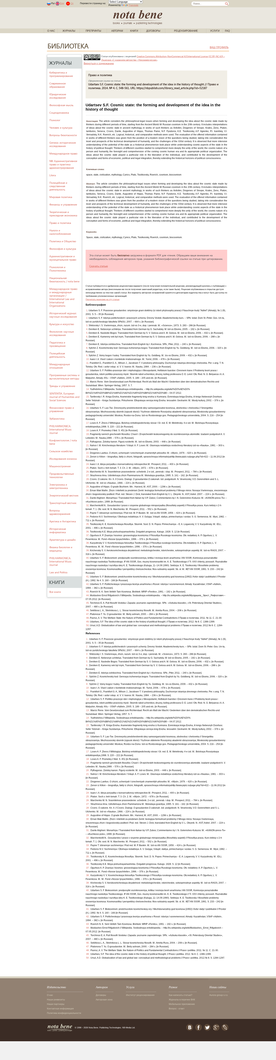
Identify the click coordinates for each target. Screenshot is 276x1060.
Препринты (93, 30)
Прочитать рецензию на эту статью (102, 299)
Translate (133, 5)
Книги (134, 30)
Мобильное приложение (182, 1004)
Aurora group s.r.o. (218, 995)
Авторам (117, 30)
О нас (51, 30)
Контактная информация (60, 1008)
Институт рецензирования (140, 995)
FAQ (227, 30)
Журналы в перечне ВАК (182, 999)
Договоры (153, 30)
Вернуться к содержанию (99, 63)
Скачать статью (98, 266)
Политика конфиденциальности (64, 1013)
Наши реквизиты (56, 999)
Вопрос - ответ (177, 1008)
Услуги (214, 30)
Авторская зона (104, 999)
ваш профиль (219, 47)
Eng (62, 3)
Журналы (69, 30)
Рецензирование (186, 30)
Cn (71, 3)
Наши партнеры (55, 1004)
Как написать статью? (180, 995)
